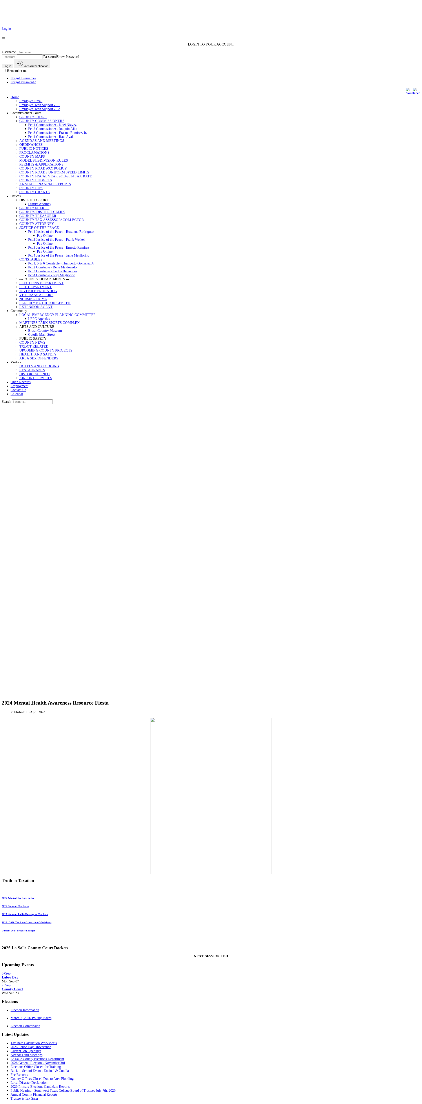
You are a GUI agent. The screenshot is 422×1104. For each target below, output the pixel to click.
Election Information (25, 1010)
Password (50, 56)
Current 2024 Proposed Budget (18, 930)
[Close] (3, 38)
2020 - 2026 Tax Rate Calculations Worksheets (26, 922)
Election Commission (25, 1026)
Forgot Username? (23, 78)
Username (9, 52)
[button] (215, 113)
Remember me (16, 71)
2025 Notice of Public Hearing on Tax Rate (25, 914)
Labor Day (10, 977)
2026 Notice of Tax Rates (15, 906)
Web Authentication (35, 66)
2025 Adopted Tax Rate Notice (18, 898)
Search (7, 401)
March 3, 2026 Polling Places (31, 1018)
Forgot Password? (23, 82)
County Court (12, 989)
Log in (6, 29)
